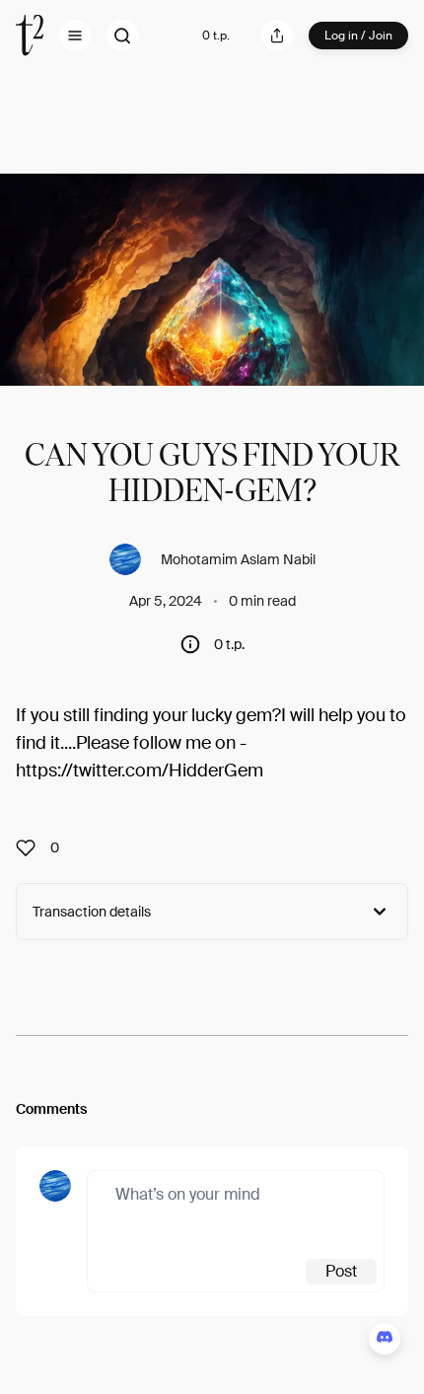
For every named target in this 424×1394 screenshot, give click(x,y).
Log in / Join (358, 35)
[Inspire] (31, 847)
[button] (75, 35)
